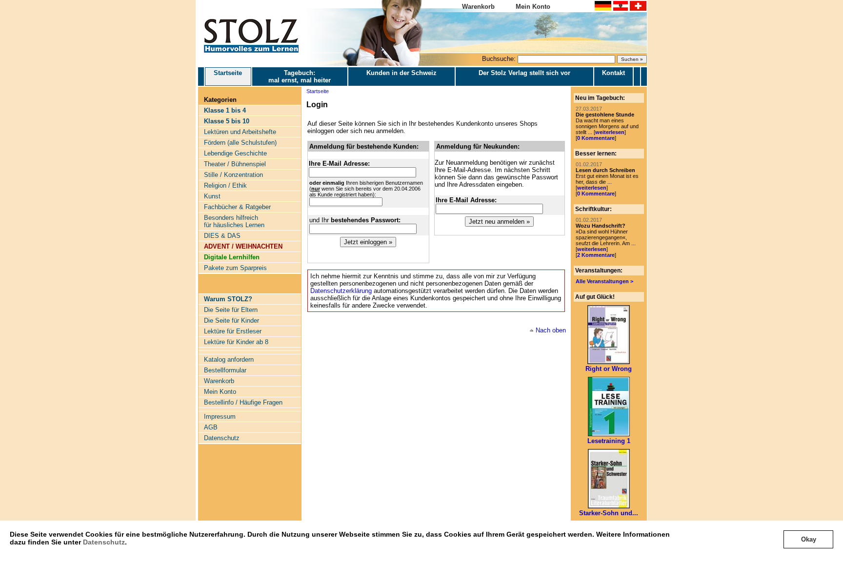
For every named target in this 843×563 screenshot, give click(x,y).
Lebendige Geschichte (235, 153)
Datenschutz (104, 542)
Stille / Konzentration (233, 174)
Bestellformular (225, 370)
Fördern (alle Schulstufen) (240, 142)
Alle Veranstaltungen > (604, 281)
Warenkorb (478, 6)
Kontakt (613, 73)
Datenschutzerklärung (341, 290)
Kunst (212, 196)
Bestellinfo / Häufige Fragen (243, 402)
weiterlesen (609, 132)
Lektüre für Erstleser (232, 331)
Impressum (220, 416)
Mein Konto (533, 6)
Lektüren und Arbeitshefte (240, 132)
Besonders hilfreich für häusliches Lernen (234, 221)
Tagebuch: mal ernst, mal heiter (299, 76)
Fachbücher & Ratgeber (237, 207)
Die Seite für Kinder (231, 320)
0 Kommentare (596, 138)
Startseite (228, 73)
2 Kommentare (596, 255)
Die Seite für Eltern (231, 309)
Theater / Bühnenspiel (235, 164)
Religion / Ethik (225, 185)
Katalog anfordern (229, 359)
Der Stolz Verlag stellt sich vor (524, 73)
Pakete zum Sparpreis (235, 268)
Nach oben (551, 330)
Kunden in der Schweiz (401, 73)
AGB (211, 427)
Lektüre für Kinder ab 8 (236, 342)
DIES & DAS (222, 235)
